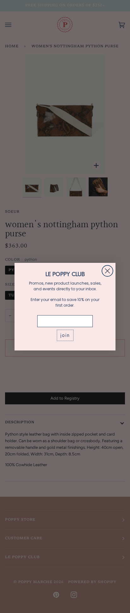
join (65, 335)
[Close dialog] (107, 270)
